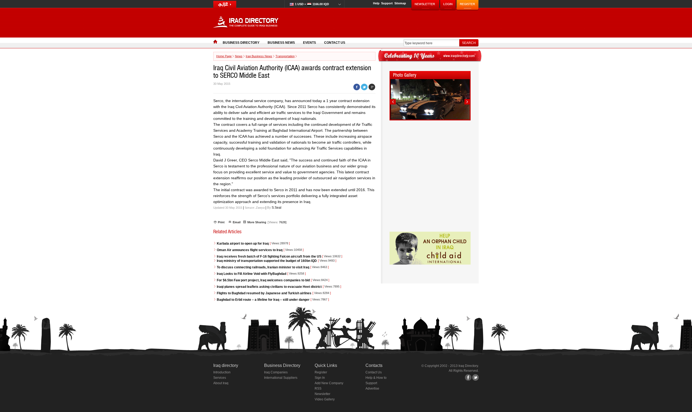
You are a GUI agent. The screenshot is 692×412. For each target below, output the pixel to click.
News (238, 56)
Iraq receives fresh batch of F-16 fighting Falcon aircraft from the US (269, 256)
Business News (281, 43)
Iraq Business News (259, 56)
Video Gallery (325, 399)
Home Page (224, 56)
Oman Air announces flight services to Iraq (249, 250)
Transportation (285, 56)
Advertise (372, 388)
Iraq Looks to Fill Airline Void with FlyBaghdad (251, 274)
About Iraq (220, 383)
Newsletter (322, 394)
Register (321, 372)
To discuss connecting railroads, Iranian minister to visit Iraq (263, 267)
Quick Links (326, 365)
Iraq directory (225, 365)
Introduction (222, 372)
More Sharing (256, 222)
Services (219, 378)
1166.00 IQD (312, 4)
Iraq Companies (276, 372)
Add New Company (329, 383)
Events (309, 43)
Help (376, 3)
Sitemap (400, 3)
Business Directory (241, 43)
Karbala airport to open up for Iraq (243, 243)
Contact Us (334, 43)
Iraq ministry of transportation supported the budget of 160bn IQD (267, 261)
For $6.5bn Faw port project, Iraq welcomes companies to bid (263, 280)
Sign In (320, 378)
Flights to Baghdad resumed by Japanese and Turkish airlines (264, 293)
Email (237, 222)
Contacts (373, 365)
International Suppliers (280, 378)
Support (387, 3)
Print (221, 222)
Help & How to (376, 378)
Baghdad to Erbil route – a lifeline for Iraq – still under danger (263, 300)
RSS (318, 388)
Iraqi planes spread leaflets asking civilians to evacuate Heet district (269, 287)
